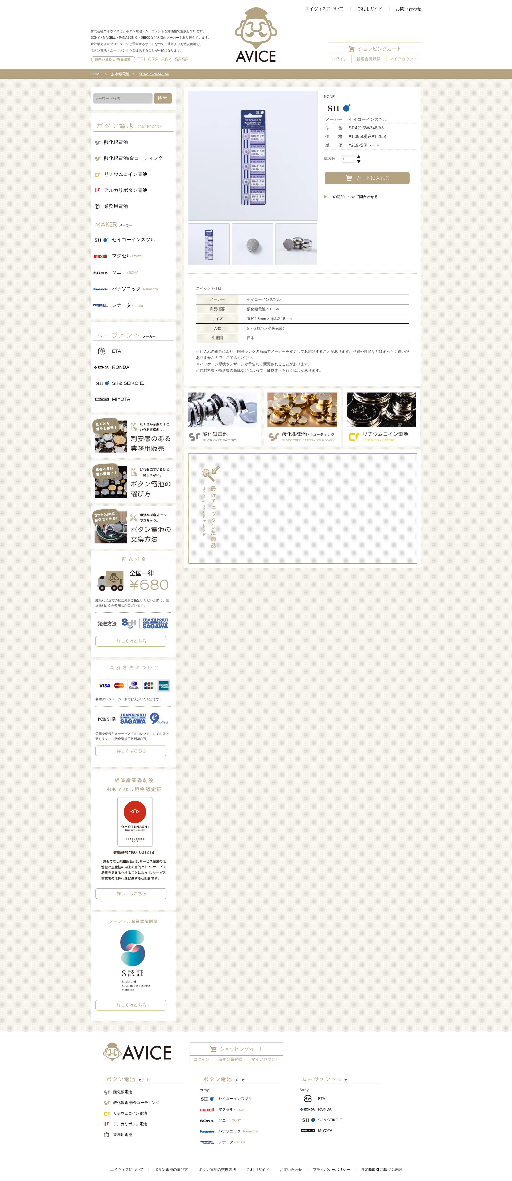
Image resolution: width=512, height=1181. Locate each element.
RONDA (120, 367)
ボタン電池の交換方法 (217, 1169)
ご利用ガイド (369, 8)
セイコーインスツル (133, 239)
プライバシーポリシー (331, 1169)
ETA (116, 351)
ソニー (125, 272)
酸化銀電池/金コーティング (133, 158)
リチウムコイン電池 (125, 174)
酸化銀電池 (116, 142)
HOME (96, 74)
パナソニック (135, 288)
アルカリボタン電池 (125, 190)
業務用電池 (116, 206)
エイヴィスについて (324, 8)
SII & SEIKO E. (128, 383)
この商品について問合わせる (353, 197)
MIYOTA (121, 399)
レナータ (127, 305)
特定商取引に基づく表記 (381, 1169)
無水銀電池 (120, 74)
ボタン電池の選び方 (171, 1169)
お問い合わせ (408, 8)
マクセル (127, 255)
